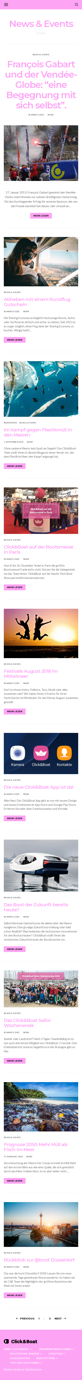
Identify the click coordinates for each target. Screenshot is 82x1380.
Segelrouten (20, 1358)
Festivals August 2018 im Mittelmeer (31, 673)
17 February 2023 (13, 1156)
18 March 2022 (36, 115)
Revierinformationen (55, 1349)
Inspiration (10, 423)
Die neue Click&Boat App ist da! (38, 787)
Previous (27, 1318)
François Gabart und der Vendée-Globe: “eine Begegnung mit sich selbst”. (41, 85)
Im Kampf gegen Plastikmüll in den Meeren (38, 432)
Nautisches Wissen (24, 1353)
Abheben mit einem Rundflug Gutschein (37, 302)
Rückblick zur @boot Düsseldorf (39, 1260)
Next (58, 1318)
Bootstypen (45, 1358)
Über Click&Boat (16, 1349)
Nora (51, 115)
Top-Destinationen (24, 1362)
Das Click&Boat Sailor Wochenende (27, 1023)
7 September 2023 (13, 442)
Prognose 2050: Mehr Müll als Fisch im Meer (35, 1147)
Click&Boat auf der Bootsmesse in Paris (38, 549)
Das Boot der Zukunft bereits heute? (36, 907)
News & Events (41, 54)
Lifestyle (55, 1353)
